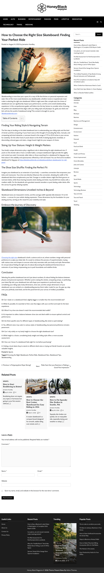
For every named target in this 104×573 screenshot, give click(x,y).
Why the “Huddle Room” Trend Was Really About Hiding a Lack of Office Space (38, 546)
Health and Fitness (79, 154)
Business (21, 19)
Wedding (29, 25)
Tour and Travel (78, 197)
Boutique (76, 113)
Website (4, 481)
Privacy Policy (6, 535)
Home (5, 19)
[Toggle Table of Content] (20, 118)
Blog (75, 110)
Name (4, 471)
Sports (11, 352)
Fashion (47, 19)
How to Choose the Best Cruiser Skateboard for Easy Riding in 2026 (35, 403)
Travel (19, 25)
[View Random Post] (97, 21)
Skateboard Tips (55, 355)
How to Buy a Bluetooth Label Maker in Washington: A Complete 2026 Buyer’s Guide (38, 526)
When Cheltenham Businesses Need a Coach (87, 85)
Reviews (76, 172)
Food (56, 19)
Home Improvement (80, 157)
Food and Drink (78, 146)
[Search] (100, 21)
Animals (76, 103)
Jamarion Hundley (28, 44)
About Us (4, 528)
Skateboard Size (43, 355)
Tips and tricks (78, 194)
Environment (78, 132)
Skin (75, 175)
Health (76, 150)
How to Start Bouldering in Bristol (12, 385)
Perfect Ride (33, 355)
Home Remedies (79, 161)
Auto (13, 19)
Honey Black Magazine (35, 570)
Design (76, 124)
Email (40, 471)
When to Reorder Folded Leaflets (83, 93)
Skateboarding (6, 357)
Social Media (77, 179)
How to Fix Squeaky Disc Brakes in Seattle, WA (58, 402)
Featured (76, 139)
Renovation (77, 19)
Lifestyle (65, 19)
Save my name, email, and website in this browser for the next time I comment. (32, 491)
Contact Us (5, 531)
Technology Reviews (80, 190)
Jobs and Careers (79, 164)
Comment (6, 444)
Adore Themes (72, 570)
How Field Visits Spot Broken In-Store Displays (88, 89)
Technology (8, 25)
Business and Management (82, 121)
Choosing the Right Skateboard (17, 355)
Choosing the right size (9, 257)
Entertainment (35, 19)
